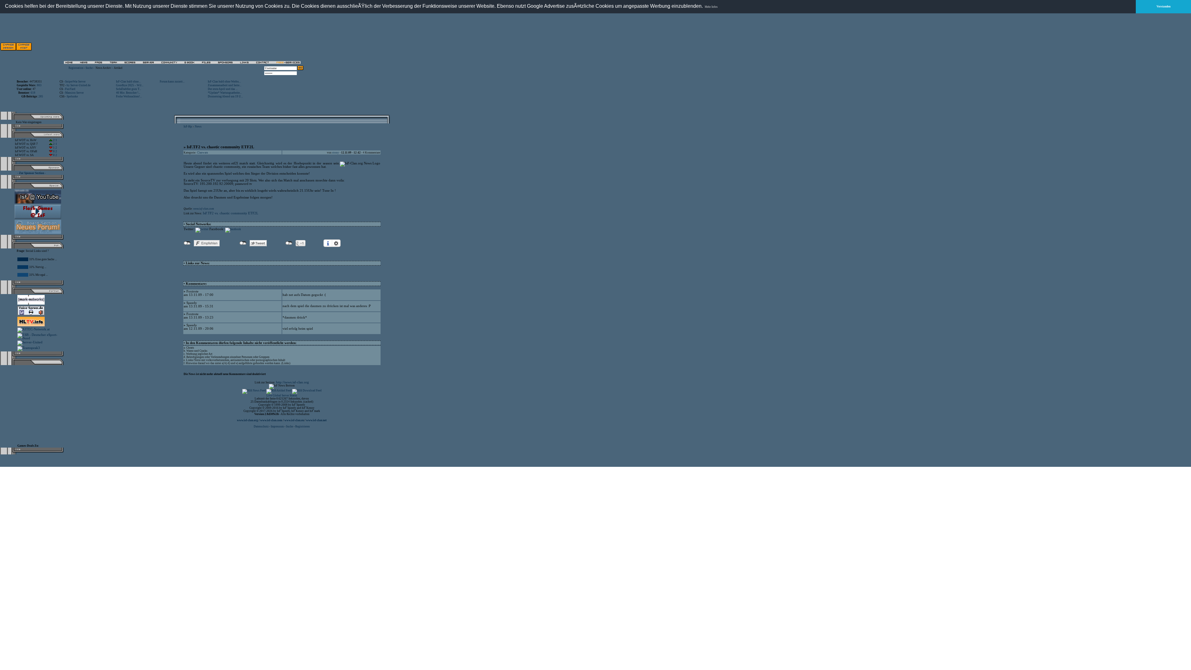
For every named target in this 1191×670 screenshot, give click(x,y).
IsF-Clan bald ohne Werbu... (224, 81)
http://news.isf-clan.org (292, 382)
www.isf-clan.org (247, 420)
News (198, 126)
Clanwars (202, 152)
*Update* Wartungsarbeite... (225, 92)
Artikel (118, 67)
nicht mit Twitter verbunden (243, 243)
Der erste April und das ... (223, 89)
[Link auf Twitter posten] (201, 229)
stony (335, 152)
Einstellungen (336, 243)
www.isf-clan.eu (294, 420)
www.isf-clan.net (316, 420)
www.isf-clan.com (203, 208)
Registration (76, 67)
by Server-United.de (79, 85)
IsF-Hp (188, 126)
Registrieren (302, 426)
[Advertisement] (233, 46)
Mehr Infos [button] (711, 6)
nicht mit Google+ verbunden (288, 243)
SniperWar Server (75, 81)
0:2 (54, 151)
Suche (89, 67)
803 (39, 85)
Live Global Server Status (281, 395)
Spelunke (72, 96)
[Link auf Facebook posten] (233, 229)
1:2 (54, 147)
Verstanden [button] (1164, 6)
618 (33, 92)
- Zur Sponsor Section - (31, 173)
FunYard (70, 89)
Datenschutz (261, 426)
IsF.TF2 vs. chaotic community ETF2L (230, 213)
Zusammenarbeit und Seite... (224, 85)
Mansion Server (74, 92)
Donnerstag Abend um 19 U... (225, 96)
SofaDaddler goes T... (128, 89)
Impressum (277, 426)
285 (40, 96)
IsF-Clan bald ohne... (128, 81)
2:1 (54, 140)
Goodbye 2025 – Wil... (129, 85)
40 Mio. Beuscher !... (128, 92)
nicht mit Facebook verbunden (187, 243)
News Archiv (103, 67)
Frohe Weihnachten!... (129, 96)
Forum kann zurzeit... (172, 81)
